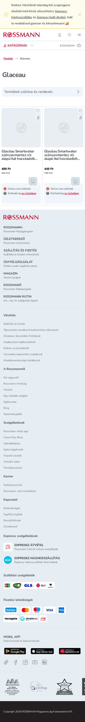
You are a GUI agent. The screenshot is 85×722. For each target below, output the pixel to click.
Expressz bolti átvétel (51, 17)
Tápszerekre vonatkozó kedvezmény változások (30, 330)
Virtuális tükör (11, 461)
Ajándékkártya (11, 443)
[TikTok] (6, 662)
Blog (6, 408)
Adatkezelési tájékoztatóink (19, 342)
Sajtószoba (9, 402)
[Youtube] (34, 662)
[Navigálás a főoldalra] (21, 34)
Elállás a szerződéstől (16, 348)
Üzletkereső (10, 526)
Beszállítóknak (12, 520)
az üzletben (29, 193)
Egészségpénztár (13, 449)
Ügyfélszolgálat (12, 514)
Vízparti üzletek (12, 455)
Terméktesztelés (12, 468)
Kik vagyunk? (11, 377)
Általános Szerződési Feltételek (22, 336)
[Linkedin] (44, 662)
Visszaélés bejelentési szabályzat (22, 354)
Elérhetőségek (11, 508)
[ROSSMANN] (20, 217)
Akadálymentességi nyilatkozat (21, 360)
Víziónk (7, 389)
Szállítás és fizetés (14, 324)
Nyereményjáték (12, 414)
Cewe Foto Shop (13, 437)
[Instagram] (25, 662)
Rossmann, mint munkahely (19, 491)
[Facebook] (15, 662)
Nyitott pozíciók (12, 485)
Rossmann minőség (15, 383)
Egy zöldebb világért (15, 396)
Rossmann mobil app (15, 431)
